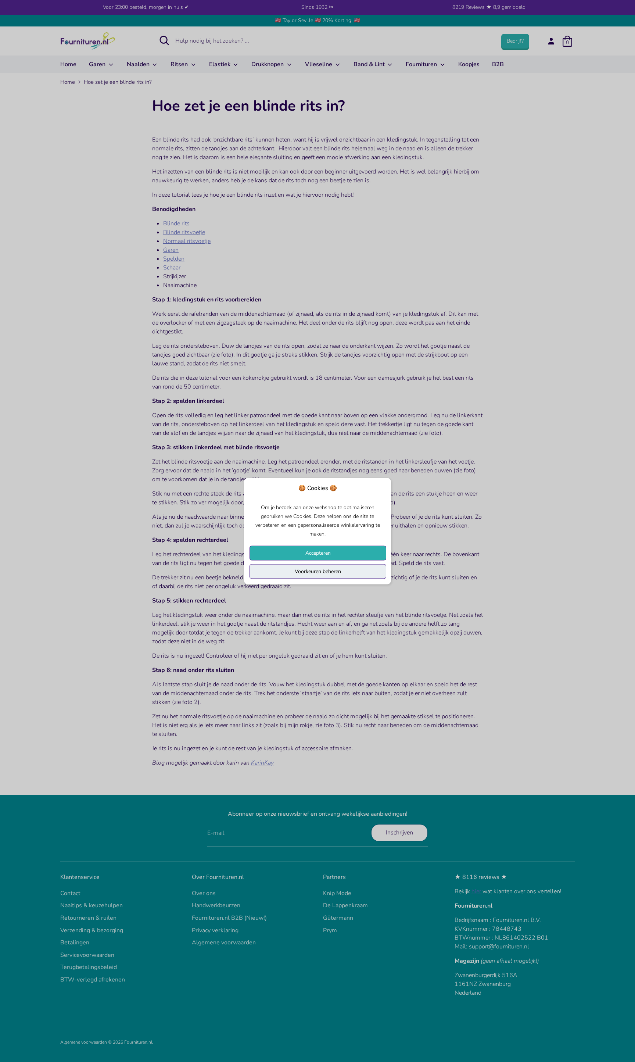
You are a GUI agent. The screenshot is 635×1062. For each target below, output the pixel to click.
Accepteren (318, 552)
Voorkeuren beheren (318, 571)
